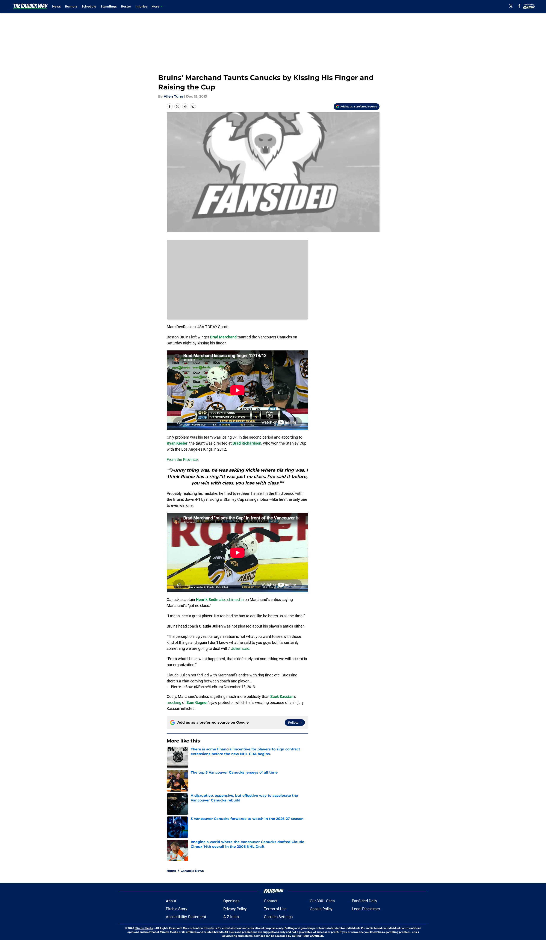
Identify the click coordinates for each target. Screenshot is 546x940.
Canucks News (192, 871)
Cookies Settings (278, 916)
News (56, 6)
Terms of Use (275, 909)
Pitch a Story (176, 909)
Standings (109, 6)
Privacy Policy (235, 909)
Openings (231, 901)
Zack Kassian (281, 696)
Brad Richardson (247, 443)
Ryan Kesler (177, 443)
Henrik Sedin (207, 599)
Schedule (89, 6)
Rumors (71, 6)
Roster (126, 6)
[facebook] (519, 6)
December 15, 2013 (239, 686)
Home (171, 871)
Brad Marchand (223, 337)
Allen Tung (173, 96)
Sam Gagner (197, 702)
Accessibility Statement (186, 916)
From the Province (182, 459)
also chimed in (231, 599)
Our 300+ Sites (322, 901)
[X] (511, 6)
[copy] (193, 106)
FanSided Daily (364, 901)
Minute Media (144, 928)
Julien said (240, 648)
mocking (174, 702)
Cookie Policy (321, 909)
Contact (270, 901)
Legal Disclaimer (366, 909)
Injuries (141, 6)
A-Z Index (231, 916)
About (171, 901)
